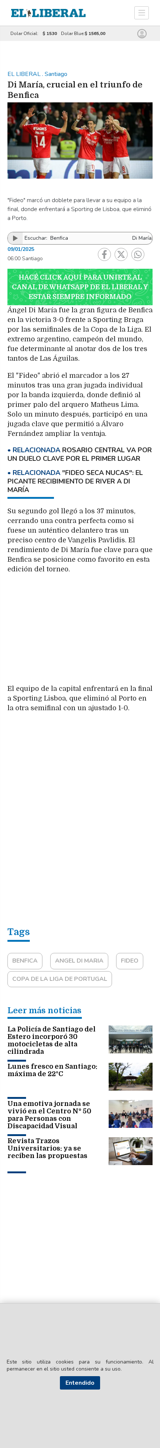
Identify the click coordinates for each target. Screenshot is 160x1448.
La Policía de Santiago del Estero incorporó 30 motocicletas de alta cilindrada (51, 1040)
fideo (129, 961)
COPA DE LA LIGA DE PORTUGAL (59, 979)
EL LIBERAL (24, 74)
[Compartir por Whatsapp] (137, 254)
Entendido (80, 1383)
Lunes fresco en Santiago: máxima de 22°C (52, 1070)
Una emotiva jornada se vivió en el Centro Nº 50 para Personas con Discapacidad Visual (49, 1115)
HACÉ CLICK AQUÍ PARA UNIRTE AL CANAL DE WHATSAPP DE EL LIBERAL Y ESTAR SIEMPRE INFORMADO (80, 287)
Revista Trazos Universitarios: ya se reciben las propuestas (47, 1148)
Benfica (25, 961)
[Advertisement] (80, 632)
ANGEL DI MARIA (79, 961)
